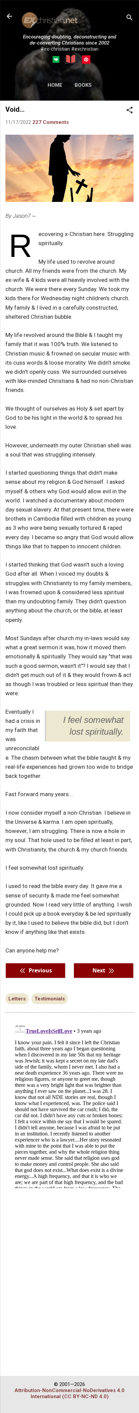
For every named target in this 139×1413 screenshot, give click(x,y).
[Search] (130, 18)
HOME (55, 85)
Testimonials (49, 999)
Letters (17, 999)
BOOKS (83, 85)
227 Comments (50, 122)
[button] (130, 110)
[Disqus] (69, 1103)
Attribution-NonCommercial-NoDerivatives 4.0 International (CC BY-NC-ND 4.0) (69, 1393)
